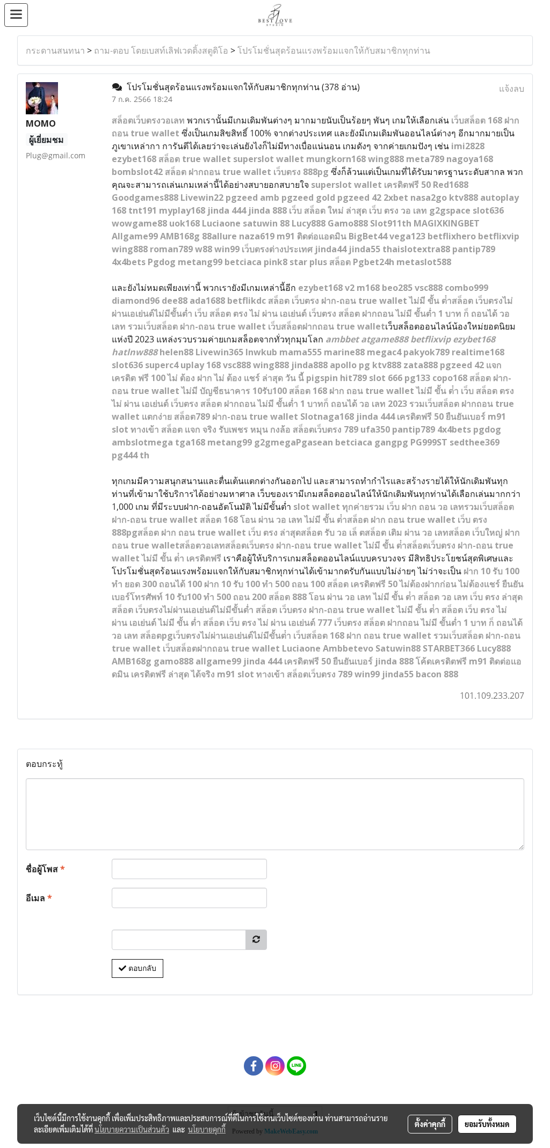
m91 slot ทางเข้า (251, 674)
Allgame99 (135, 236)
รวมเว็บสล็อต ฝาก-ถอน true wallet (197, 326)
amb (269, 197)
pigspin (322, 378)
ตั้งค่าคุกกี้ (430, 1124)
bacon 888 (437, 674)
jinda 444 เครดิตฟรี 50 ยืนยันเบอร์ (421, 416)
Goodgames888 (145, 197)
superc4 (161, 365)
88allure (219, 236)
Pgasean (314, 442)
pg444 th (130, 455)
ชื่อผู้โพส (45, 869)
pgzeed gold (308, 197)
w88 (203, 249)
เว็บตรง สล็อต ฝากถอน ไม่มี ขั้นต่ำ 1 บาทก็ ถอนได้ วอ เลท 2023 (289, 404)
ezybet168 (134, 159)
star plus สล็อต (320, 262)
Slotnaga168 (327, 416)
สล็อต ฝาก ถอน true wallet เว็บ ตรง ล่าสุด (219, 532)
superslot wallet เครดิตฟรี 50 (371, 185)
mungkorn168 (336, 159)
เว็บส (460, 120)
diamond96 (136, 300)
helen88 (176, 352)
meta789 (425, 159)
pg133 (417, 378)
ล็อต (477, 120)
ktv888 (463, 197)
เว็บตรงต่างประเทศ (277, 249)
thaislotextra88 (416, 249)
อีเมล (39, 898)
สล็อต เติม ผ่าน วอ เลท (406, 532)
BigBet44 (368, 236)
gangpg (391, 442)
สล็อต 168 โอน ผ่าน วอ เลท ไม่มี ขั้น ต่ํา (273, 519)
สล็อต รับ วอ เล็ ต (333, 532)
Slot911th (390, 223)
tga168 (190, 442)
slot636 (488, 210)
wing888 (386, 159)
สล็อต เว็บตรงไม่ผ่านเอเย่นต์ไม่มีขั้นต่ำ (183, 610)
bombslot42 (137, 172)
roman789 (171, 249)
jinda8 (304, 365)
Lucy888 (308, 223)
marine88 (344, 352)
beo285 (397, 288)
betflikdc (246, 300)
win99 (227, 249)
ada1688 (207, 300)
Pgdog (162, 262)
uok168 (184, 223)
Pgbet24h (373, 262)
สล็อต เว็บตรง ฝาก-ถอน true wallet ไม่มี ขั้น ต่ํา (347, 610)
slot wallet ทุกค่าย (331, 507)
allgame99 (218, 661)
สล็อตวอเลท (202, 545)
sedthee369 (475, 442)
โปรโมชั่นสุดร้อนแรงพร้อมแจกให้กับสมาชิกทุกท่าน (333, 50)
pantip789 (473, 249)
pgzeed (242, 197)
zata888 (420, 365)
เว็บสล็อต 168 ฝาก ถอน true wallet (362, 635)
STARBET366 (449, 648)
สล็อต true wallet (194, 159)
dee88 (174, 300)
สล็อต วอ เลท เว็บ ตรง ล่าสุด (470, 597)
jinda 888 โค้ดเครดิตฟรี (421, 661)
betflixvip (498, 236)
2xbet (395, 197)
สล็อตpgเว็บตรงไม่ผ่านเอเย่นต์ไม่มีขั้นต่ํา (215, 635)
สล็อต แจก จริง (188, 429)
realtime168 (478, 352)
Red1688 (450, 185)
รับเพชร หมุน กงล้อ (255, 429)
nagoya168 (469, 159)
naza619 (256, 236)
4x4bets (129, 262)
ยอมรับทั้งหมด (487, 1124)
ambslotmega (142, 442)
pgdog (487, 429)
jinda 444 (226, 210)
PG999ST (428, 442)
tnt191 (142, 210)
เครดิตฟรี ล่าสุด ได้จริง (173, 674)
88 (323, 365)
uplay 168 (200, 365)
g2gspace (450, 210)
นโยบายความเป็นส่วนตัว (132, 1129)
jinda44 (330, 249)
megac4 (384, 352)
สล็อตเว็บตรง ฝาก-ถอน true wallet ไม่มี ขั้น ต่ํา (316, 545)
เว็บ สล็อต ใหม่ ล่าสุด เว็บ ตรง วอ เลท (358, 210)
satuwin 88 (266, 223)
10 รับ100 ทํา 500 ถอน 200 (215, 597)
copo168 (449, 378)
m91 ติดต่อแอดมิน (311, 236)
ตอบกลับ (141, 968)
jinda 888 (267, 210)
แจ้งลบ (511, 88)
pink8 (275, 262)
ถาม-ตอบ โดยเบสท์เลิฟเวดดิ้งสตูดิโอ (161, 50)
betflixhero (452, 236)
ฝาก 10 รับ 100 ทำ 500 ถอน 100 (264, 584)
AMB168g (180, 236)
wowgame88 (139, 223)
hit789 (353, 378)
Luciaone (221, 223)
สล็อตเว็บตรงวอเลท (148, 120)
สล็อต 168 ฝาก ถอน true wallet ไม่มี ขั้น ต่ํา (374, 391)
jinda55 (364, 249)
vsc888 (429, 288)
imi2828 (467, 146)
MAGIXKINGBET (447, 223)
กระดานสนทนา (55, 50)
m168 (368, 288)
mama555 (300, 352)
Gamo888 (348, 223)
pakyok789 (426, 352)
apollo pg (350, 365)
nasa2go (428, 197)
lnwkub (261, 352)
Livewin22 (201, 197)
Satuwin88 (398, 648)
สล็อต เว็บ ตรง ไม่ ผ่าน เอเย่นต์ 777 (267, 622)
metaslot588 (423, 262)
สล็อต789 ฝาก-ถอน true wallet (236, 416)
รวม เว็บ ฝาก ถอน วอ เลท (416, 507)
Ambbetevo (348, 648)
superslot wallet (268, 159)
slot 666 (385, 378)
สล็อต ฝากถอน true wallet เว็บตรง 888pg (247, 172)
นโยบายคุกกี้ (207, 1129)
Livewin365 (219, 352)
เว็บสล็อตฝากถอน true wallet (326, 326)
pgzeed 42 (359, 197)
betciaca (243, 262)
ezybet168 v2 (326, 288)
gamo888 (173, 661)
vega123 (407, 236)
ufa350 (375, 429)
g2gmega (275, 442)
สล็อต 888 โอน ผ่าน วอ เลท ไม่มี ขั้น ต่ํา (342, 597)
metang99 (200, 262)
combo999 (466, 288)
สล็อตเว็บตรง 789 (325, 429)
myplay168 (182, 210)
